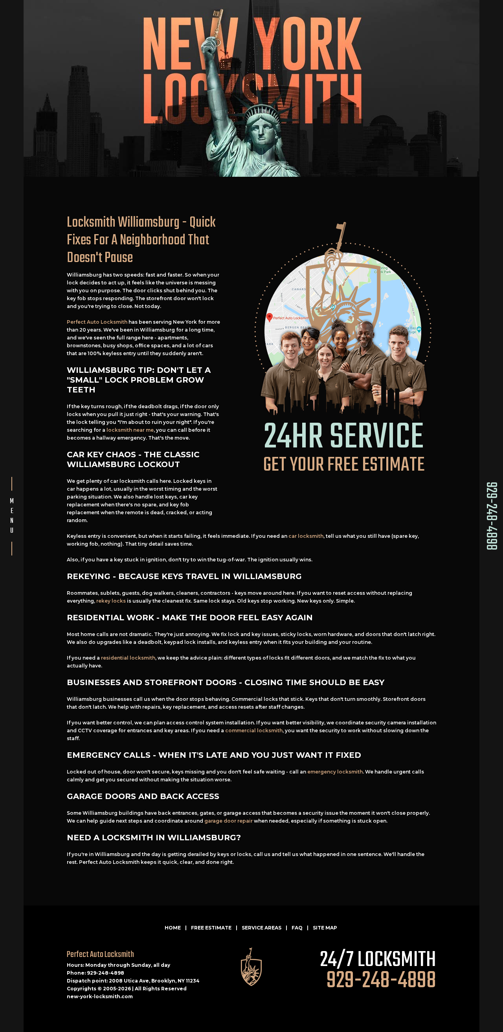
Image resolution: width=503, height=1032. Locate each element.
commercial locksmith (254, 730)
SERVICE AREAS (261, 928)
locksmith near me (130, 430)
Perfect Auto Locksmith (97, 322)
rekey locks (111, 601)
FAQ (297, 928)
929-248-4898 (490, 516)
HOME (173, 928)
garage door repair (228, 821)
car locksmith (305, 536)
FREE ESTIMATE (211, 928)
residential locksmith (128, 658)
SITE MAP (325, 928)
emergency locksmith (335, 772)
